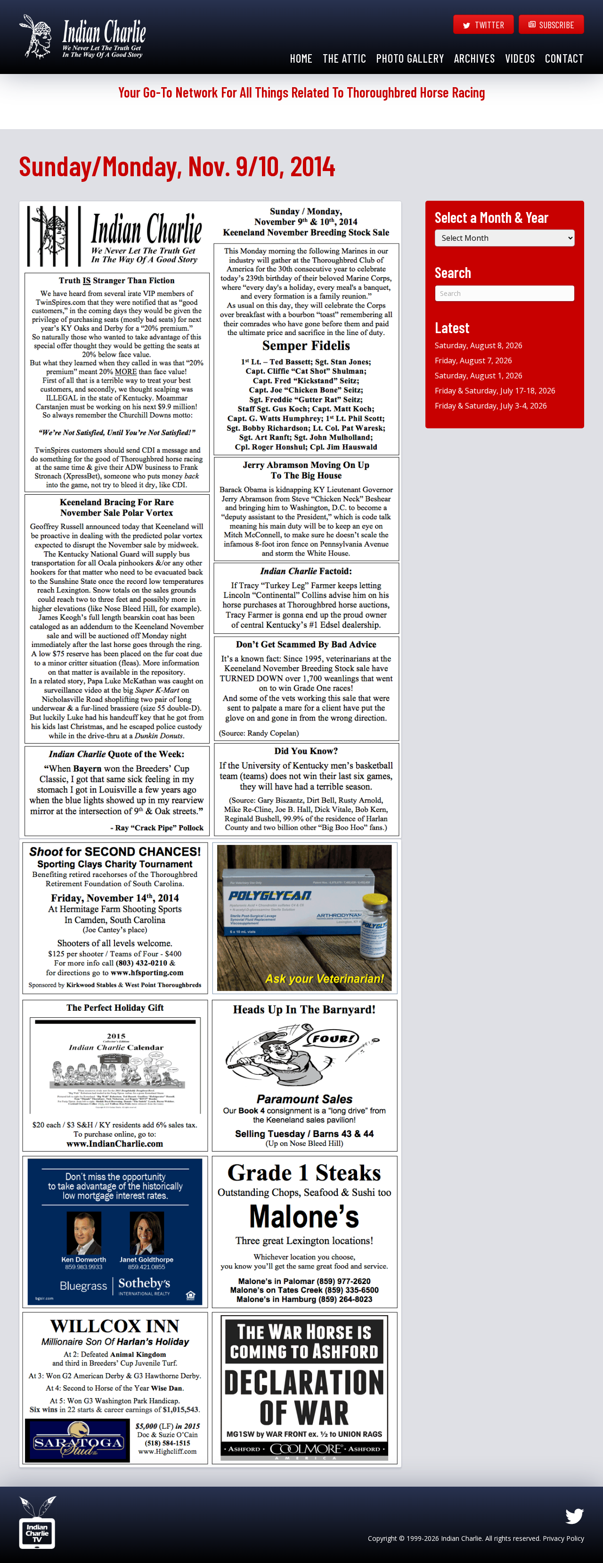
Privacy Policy (563, 1538)
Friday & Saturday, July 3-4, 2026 (491, 406)
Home (301, 58)
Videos (520, 58)
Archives (474, 58)
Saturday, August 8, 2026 (478, 345)
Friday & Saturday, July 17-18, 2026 (495, 390)
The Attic (345, 58)
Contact (564, 58)
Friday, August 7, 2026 (473, 360)
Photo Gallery (410, 58)
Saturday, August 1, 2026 (478, 375)
